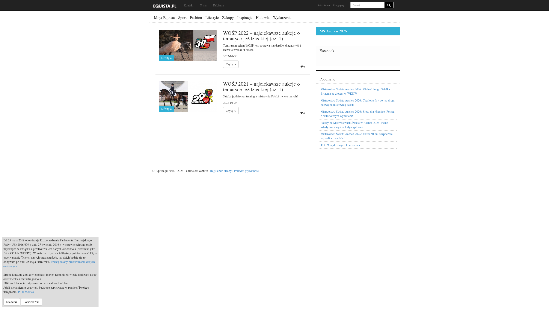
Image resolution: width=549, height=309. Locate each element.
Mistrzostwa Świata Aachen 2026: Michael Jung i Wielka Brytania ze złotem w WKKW (355, 91)
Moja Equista (164, 17)
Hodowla (263, 17)
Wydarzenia (282, 17)
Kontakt (188, 5)
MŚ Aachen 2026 (333, 30)
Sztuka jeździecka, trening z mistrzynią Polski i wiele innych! (260, 96)
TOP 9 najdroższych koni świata (340, 145)
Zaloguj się (338, 5)
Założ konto (324, 5)
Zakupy (228, 17)
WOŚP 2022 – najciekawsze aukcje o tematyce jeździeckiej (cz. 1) (261, 35)
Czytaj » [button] (231, 64)
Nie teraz (11, 302)
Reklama (218, 5)
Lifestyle (212, 17)
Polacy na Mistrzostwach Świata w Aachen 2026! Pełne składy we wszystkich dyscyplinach (354, 125)
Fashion (196, 17)
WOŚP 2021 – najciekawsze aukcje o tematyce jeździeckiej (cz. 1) (261, 86)
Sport (182, 17)
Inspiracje (244, 17)
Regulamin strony (221, 171)
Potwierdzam (31, 302)
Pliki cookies (26, 292)
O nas (203, 5)
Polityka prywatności (246, 171)
